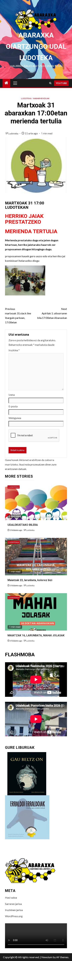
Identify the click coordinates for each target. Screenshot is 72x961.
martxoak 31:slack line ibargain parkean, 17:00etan (18, 315)
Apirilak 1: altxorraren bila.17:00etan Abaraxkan (52, 313)
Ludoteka (26, 98)
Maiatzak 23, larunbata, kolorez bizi (30, 580)
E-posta (13, 406)
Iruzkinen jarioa (14, 910)
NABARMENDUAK (41, 98)
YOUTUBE (61, 83)
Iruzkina (14, 350)
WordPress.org (14, 916)
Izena (12, 394)
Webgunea (15, 417)
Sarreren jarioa (13, 903)
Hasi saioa (11, 897)
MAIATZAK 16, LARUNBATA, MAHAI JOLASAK (36, 635)
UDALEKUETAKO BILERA (23, 524)
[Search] (50, 83)
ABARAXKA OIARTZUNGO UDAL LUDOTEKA (36, 46)
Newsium (46, 957)
